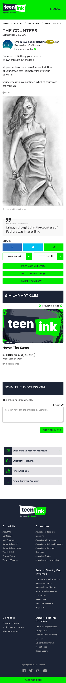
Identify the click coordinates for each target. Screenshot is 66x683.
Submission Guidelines (46, 587)
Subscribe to (30, 450)
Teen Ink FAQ (9, 552)
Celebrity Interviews (12, 548)
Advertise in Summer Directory (45, 550)
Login (57, 405)
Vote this (50, 256)
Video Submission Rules (46, 591)
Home (6, 23)
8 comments (12, 364)
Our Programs (9, 540)
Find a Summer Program (26, 481)
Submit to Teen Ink (23, 461)
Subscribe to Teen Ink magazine (45, 605)
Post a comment (31, 266)
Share (7, 240)
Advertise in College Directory (49, 544)
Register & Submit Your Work (49, 579)
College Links (42, 630)
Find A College (21, 471)
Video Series (41, 647)
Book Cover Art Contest (13, 627)
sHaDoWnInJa (14, 354)
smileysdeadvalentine (32, 41)
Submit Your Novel (44, 583)
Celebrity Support (10, 544)
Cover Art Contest (11, 623)
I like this (19, 256)
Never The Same (16, 348)
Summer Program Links (46, 626)
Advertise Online (43, 556)
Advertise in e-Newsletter (47, 560)
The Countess (53, 23)
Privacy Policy (9, 556)
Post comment (52, 430)
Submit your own (32, 281)
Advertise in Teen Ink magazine (45, 533)
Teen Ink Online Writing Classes (46, 636)
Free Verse (33, 23)
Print (7, 92)
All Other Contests (11, 631)
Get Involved (41, 599)
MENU (54, 8)
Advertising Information (46, 540)
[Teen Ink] (16, 8)
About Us (7, 531)
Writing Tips (41, 595)
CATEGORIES (32, 680)
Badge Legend (42, 651)
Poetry (18, 23)
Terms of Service (10, 560)
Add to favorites (32, 273)
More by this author (24, 49)
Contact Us (8, 536)
